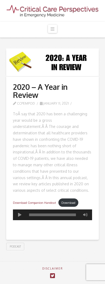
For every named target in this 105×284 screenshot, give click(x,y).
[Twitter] (52, 276)
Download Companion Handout (34, 203)
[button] (52, 29)
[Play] (20, 215)
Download (68, 203)
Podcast (15, 246)
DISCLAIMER (52, 268)
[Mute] (85, 215)
